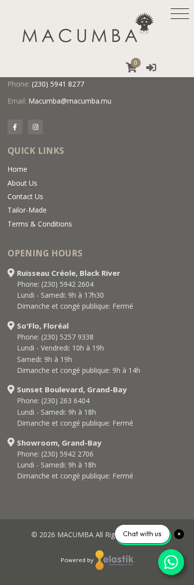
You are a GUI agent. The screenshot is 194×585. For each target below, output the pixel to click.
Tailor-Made (27, 210)
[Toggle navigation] (180, 13)
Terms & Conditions (39, 224)
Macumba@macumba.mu (69, 101)
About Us (22, 183)
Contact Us (25, 196)
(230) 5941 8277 (58, 84)
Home (17, 169)
